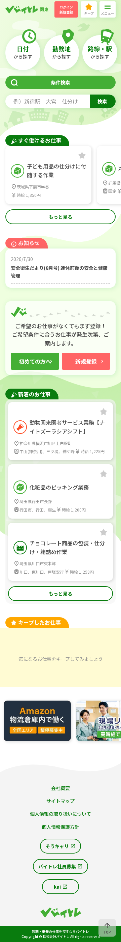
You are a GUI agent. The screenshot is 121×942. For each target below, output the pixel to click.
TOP (107, 932)
